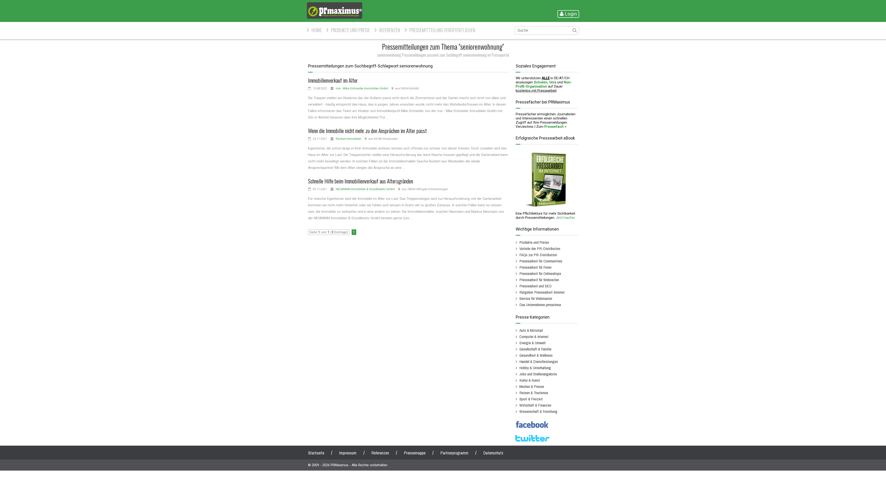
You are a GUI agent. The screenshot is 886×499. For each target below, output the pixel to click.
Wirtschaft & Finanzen (535, 405)
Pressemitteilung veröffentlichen (442, 30)
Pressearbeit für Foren (535, 267)
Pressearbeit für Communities (540, 261)
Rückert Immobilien (348, 138)
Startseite (316, 453)
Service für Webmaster (535, 298)
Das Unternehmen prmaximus (540, 304)
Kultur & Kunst (529, 380)
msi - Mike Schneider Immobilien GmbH (362, 88)
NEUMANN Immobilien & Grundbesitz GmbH (365, 189)
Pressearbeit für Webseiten (539, 279)
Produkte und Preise (350, 30)
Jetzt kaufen (565, 218)
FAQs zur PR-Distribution (538, 254)
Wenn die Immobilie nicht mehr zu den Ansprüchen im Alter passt (367, 130)
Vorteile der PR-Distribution (539, 248)
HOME (316, 30)
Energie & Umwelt (532, 342)
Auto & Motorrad (531, 330)
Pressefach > (555, 127)
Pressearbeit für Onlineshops (540, 273)
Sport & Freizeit (531, 399)
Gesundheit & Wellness (536, 355)
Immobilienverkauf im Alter (333, 80)
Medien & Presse (531, 386)
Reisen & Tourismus (533, 392)
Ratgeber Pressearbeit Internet (542, 292)
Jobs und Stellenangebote (538, 374)
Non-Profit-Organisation (544, 84)
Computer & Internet (533, 336)
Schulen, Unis (545, 82)
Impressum (347, 453)
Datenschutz (493, 453)
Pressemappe (414, 453)
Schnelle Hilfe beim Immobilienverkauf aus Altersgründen (360, 181)
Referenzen (389, 30)
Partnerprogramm (454, 453)
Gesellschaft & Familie (535, 349)
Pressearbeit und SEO (535, 286)
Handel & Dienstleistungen (538, 361)
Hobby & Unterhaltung (535, 367)
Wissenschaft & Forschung (538, 411)
